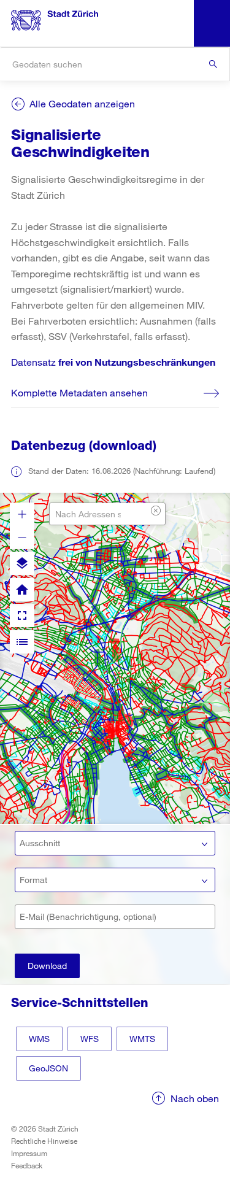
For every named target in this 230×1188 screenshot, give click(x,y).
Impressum (29, 1153)
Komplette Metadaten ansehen (79, 392)
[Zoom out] (22, 537)
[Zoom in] (22, 514)
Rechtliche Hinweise (44, 1141)
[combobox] (114, 64)
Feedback (26, 1165)
